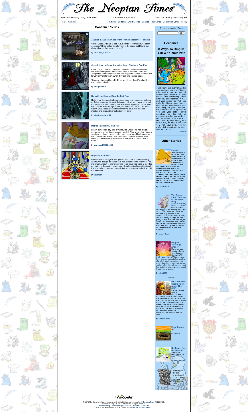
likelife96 (98, 175)
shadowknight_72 (102, 115)
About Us (137, 406)
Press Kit (145, 406)
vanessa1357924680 (103, 145)
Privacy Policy (104, 406)
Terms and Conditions (142, 407)
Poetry (184, 22)
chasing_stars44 (102, 52)
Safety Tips (116, 406)
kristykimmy (100, 86)
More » (183, 131)
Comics (145, 22)
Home (63, 22)
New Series (156, 22)
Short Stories (134, 22)
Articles (112, 22)
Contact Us (126, 406)
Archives (72, 22)
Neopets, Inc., (148, 402)
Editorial (122, 22)
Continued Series (171, 22)
